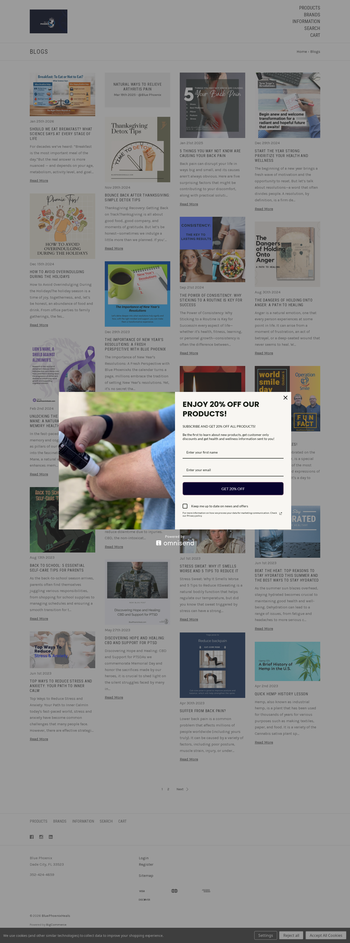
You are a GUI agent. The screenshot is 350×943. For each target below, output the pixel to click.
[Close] (285, 397)
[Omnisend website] (175, 540)
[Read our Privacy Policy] (281, 513)
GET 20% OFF (233, 488)
